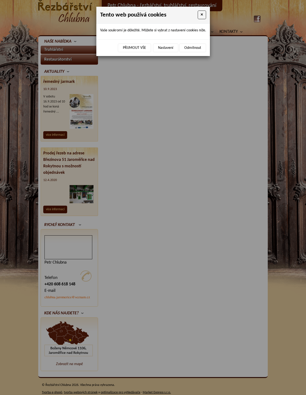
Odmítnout (192, 48)
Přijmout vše (134, 48)
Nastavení (165, 48)
